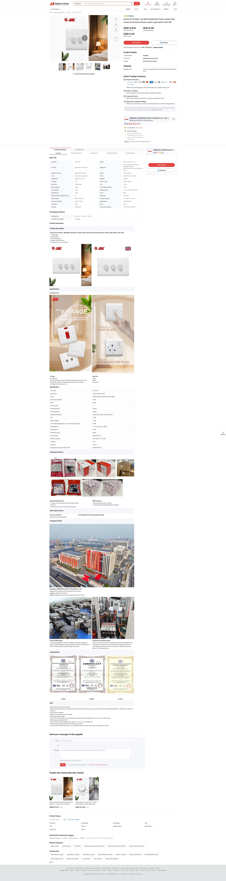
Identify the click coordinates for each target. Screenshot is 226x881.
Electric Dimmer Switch (57, 859)
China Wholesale (106, 868)
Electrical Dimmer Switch (151, 854)
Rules (175, 9)
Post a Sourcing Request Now (98, 765)
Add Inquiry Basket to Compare (85, 74)
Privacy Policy (139, 874)
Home (50, 12)
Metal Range (148, 826)
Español (77, 870)
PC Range (52, 823)
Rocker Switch (55, 846)
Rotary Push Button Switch (136, 846)
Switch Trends (98, 859)
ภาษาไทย (142, 870)
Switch (68, 12)
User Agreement (123, 874)
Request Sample (158, 47)
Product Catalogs (74, 819)
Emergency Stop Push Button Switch (94, 846)
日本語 (132, 870)
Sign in (175, 4)
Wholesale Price (115, 868)
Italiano (104, 870)
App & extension (155, 9)
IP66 (50, 826)
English (72, 870)
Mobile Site (151, 868)
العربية (122, 870)
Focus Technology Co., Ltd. (101, 874)
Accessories (52, 829)
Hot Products (70, 868)
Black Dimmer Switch (135, 854)
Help (145, 9)
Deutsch (110, 870)
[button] (139, 153)
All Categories (55, 9)
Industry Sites (124, 868)
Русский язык (97, 870)
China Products (78, 868)
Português (83, 870)
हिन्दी (137, 870)
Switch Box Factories (88, 854)
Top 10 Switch (86, 859)
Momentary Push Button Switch (117, 846)
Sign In (126, 141)
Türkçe (147, 870)
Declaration (131, 874)
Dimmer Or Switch (121, 854)
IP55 (146, 823)
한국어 (127, 870)
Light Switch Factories (73, 854)
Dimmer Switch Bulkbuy (111, 859)
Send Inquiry (136, 42)
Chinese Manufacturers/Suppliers (92, 868)
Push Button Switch (76, 12)
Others (83, 829)
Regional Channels (133, 868)
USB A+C (83, 826)
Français (90, 870)
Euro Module (84, 823)
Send (62, 765)
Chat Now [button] (165, 42)
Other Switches (66, 846)
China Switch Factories (57, 854)
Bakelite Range (117, 826)
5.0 (154, 152)
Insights (158, 868)
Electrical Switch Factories (105, 854)
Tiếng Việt (153, 870)
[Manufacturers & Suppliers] (59, 3)
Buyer (136, 9)
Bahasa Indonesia (162, 870)
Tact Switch (77, 846)
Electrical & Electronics (59, 12)
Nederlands (116, 870)
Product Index (143, 868)
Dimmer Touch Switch (73, 859)
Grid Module (116, 823)
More (51, 862)
